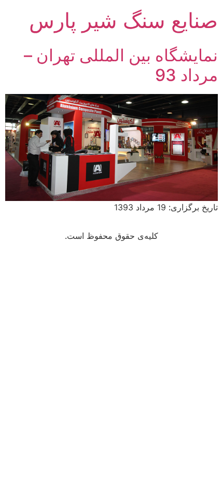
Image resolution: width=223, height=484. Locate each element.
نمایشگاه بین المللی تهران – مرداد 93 (121, 65)
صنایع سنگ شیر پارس (123, 20)
